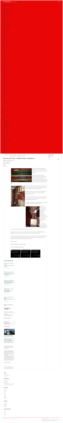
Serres (4, 104)
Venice (4, 55)
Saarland (4, 23)
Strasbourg (5, 33)
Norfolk (4, 145)
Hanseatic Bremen (6, 20)
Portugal (4, 152)
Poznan (4, 142)
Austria (4, 48)
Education (5, 397)
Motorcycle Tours (6, 382)
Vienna (4, 52)
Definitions (5, 398)
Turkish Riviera (5, 124)
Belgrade (4, 68)
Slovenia (4, 64)
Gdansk (4, 139)
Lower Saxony (5, 11)
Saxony (4, 17)
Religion (5, 396)
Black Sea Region (6, 121)
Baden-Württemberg (6, 5)
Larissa (4, 107)
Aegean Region (5, 123)
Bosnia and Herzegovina (7, 73)
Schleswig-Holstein (6, 24)
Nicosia (4, 136)
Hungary (4, 36)
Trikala (4, 111)
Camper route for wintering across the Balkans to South (8, 336)
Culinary (5, 414)
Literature (5, 390)
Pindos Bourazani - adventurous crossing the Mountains (9, 282)
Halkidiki (4, 108)
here (11, 312)
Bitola (4, 95)
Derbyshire (5, 149)
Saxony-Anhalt (5, 15)
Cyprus (4, 132)
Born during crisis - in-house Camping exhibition (8, 291)
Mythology (5, 406)
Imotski (4, 79)
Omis (4, 77)
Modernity (5, 405)
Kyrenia (4, 133)
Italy (3, 54)
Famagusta (5, 135)
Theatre (5, 391)
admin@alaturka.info (7, 314)
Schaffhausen (5, 45)
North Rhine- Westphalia (7, 12)
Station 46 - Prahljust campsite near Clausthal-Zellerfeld (9, 341)
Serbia (4, 67)
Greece (4, 101)
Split (4, 76)
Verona (4, 58)
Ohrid (4, 96)
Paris (4, 30)
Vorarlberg (5, 51)
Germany (19, 2)
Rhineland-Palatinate (6, 14)
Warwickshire (5, 151)
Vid (3, 80)
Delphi (4, 114)
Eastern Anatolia (6, 129)
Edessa (4, 105)
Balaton (4, 40)
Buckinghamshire (6, 148)
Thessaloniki (5, 102)
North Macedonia (6, 92)
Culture (5, 389)
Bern (4, 46)
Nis (3, 71)
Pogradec (4, 89)
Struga (4, 98)
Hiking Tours (5, 380)
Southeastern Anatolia (6, 127)
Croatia (4, 74)
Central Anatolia (5, 126)
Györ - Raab (5, 39)
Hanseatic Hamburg (6, 8)
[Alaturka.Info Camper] (7, 362)
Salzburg (4, 49)
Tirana (4, 86)
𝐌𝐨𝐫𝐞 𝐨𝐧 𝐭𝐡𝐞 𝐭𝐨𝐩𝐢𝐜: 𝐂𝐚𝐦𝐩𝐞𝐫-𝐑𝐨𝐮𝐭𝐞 (9, 342)
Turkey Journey (5, 130)
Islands (4, 117)
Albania (4, 83)
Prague (4, 61)
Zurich (4, 43)
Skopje (4, 93)
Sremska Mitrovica (6, 70)
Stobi (4, 99)
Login (59, 1)
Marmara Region (6, 120)
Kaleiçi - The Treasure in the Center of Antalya (18, 244)
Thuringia (4, 18)
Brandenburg (5, 21)
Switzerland (5, 42)
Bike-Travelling (6, 381)
